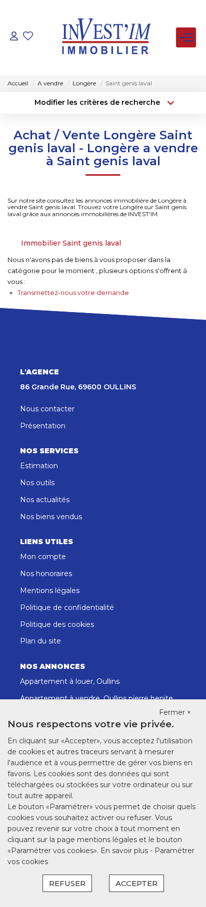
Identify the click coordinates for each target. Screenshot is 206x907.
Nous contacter (47, 408)
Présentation (43, 425)
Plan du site (40, 640)
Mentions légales (50, 590)
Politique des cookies (57, 624)
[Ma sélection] (28, 37)
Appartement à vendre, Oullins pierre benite (96, 698)
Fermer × (175, 712)
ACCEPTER (137, 883)
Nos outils (37, 482)
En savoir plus (125, 850)
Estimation (39, 465)
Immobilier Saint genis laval (71, 243)
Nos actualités (45, 499)
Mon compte (43, 556)
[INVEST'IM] (106, 37)
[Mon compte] (14, 37)
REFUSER (67, 883)
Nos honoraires (46, 573)
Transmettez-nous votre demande (73, 293)
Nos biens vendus (51, 516)
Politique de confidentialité (67, 607)
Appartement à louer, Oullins (70, 681)
